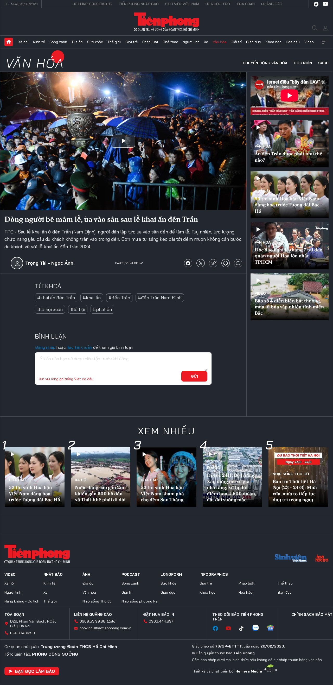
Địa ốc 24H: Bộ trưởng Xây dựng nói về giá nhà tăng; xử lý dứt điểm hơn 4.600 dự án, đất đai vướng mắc (231, 487)
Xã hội (23, 42)
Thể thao (170, 42)
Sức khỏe (95, 42)
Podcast (130, 574)
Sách (323, 63)
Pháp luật (150, 42)
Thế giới (114, 42)
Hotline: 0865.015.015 (92, 4)
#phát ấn (102, 309)
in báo (225, 263)
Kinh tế (39, 42)
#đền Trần (119, 298)
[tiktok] (244, 628)
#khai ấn (92, 298)
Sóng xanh (58, 42)
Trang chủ (8, 42)
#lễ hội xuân (50, 309)
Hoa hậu (293, 42)
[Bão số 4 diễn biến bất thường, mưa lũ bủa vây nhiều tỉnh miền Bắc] (290, 296)
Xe (206, 42)
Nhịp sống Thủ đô (291, 474)
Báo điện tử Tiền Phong (166, 21)
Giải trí (236, 42)
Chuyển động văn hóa (265, 63)
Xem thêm (324, 42)
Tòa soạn (245, 4)
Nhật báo (53, 574)
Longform (171, 574)
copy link (213, 263)
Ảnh (86, 574)
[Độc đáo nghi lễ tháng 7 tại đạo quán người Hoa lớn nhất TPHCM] (290, 245)
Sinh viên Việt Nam (182, 4)
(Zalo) (112, 621)
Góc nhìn (303, 63)
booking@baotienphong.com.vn (105, 628)
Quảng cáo (271, 4)
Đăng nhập (45, 347)
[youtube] (325, 4)
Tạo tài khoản (79, 347)
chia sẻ (188, 263)
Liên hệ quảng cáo (93, 614)
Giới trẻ (131, 42)
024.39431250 (22, 633)
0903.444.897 (161, 621)
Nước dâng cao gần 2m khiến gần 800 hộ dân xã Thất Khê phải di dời (100, 493)
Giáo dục (253, 42)
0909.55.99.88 (92, 621)
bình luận (238, 263)
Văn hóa (219, 42)
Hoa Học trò (218, 4)
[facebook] (316, 4)
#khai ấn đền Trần (56, 298)
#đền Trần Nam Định (160, 298)
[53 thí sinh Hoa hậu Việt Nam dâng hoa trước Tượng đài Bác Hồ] (290, 194)
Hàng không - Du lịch (21, 601)
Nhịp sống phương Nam (141, 601)
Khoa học (273, 42)
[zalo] (258, 628)
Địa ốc (77, 42)
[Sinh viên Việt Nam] (291, 558)
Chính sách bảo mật (311, 614)
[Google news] (273, 628)
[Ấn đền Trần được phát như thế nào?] (290, 143)
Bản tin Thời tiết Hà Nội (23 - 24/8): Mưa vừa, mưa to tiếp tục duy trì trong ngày (295, 490)
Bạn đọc (285, 592)
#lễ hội (78, 309)
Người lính (191, 42)
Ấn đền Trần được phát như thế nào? (288, 157)
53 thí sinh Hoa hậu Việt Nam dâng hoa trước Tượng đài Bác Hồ (287, 205)
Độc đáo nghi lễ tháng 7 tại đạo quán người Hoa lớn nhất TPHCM (288, 256)
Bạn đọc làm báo (35, 671)
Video (309, 42)
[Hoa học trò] (322, 558)
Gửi (194, 376)
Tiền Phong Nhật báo (139, 4)
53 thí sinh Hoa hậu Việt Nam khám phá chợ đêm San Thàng (162, 493)
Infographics (214, 574)
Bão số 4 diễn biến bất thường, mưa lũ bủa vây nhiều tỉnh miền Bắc (289, 307)
